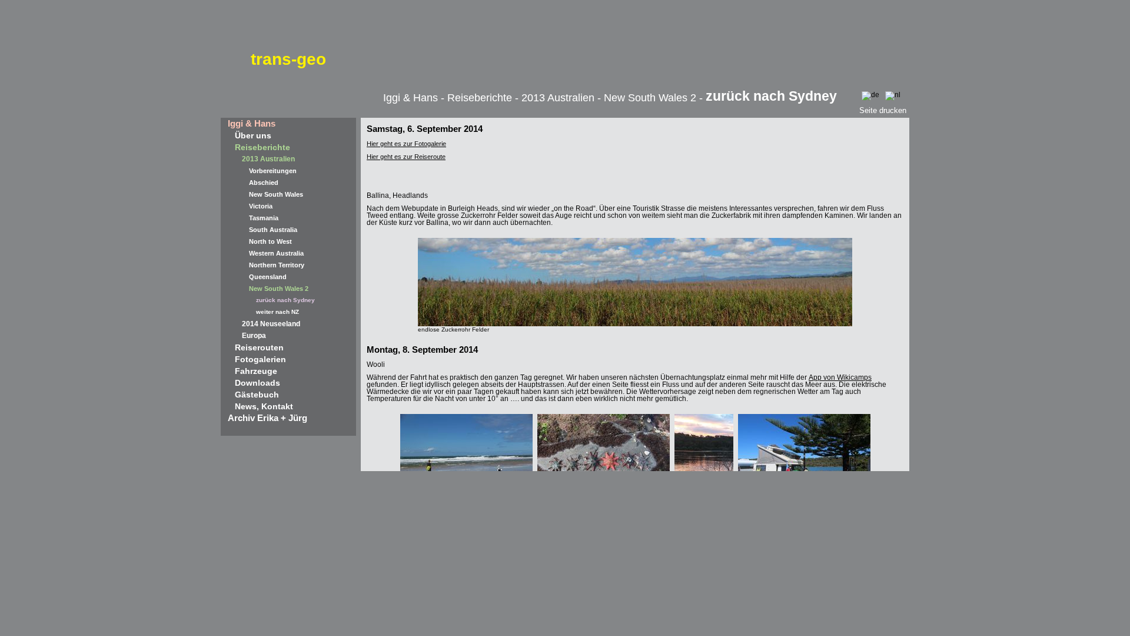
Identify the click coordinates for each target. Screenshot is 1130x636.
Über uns (253, 135)
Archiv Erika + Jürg (267, 418)
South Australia (273, 229)
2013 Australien (268, 159)
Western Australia (276, 253)
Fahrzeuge (256, 371)
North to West (270, 241)
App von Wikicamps (840, 377)
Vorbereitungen (273, 170)
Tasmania (263, 217)
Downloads (257, 382)
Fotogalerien (260, 359)
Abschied (263, 182)
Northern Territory (276, 265)
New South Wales (276, 194)
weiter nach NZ (277, 312)
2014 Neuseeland (271, 324)
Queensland (268, 276)
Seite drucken (882, 110)
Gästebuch (257, 394)
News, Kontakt (264, 406)
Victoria (260, 206)
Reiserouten (259, 347)
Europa (254, 336)
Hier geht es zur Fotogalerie (406, 143)
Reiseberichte (262, 147)
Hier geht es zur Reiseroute (406, 156)
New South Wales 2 (278, 288)
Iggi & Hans (251, 123)
